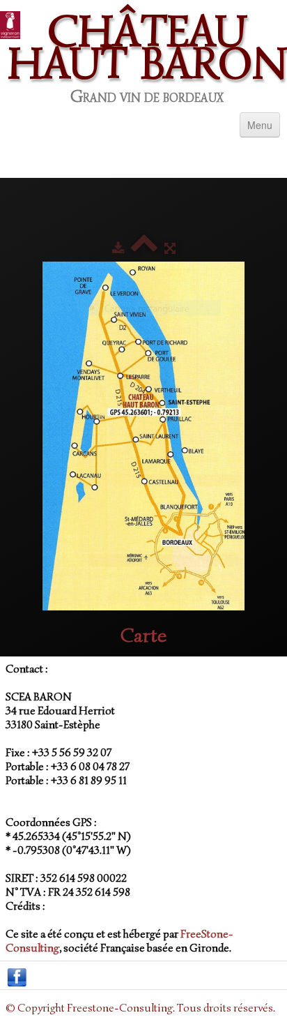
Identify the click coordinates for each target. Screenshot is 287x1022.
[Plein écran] (170, 249)
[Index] (144, 249)
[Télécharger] (118, 249)
